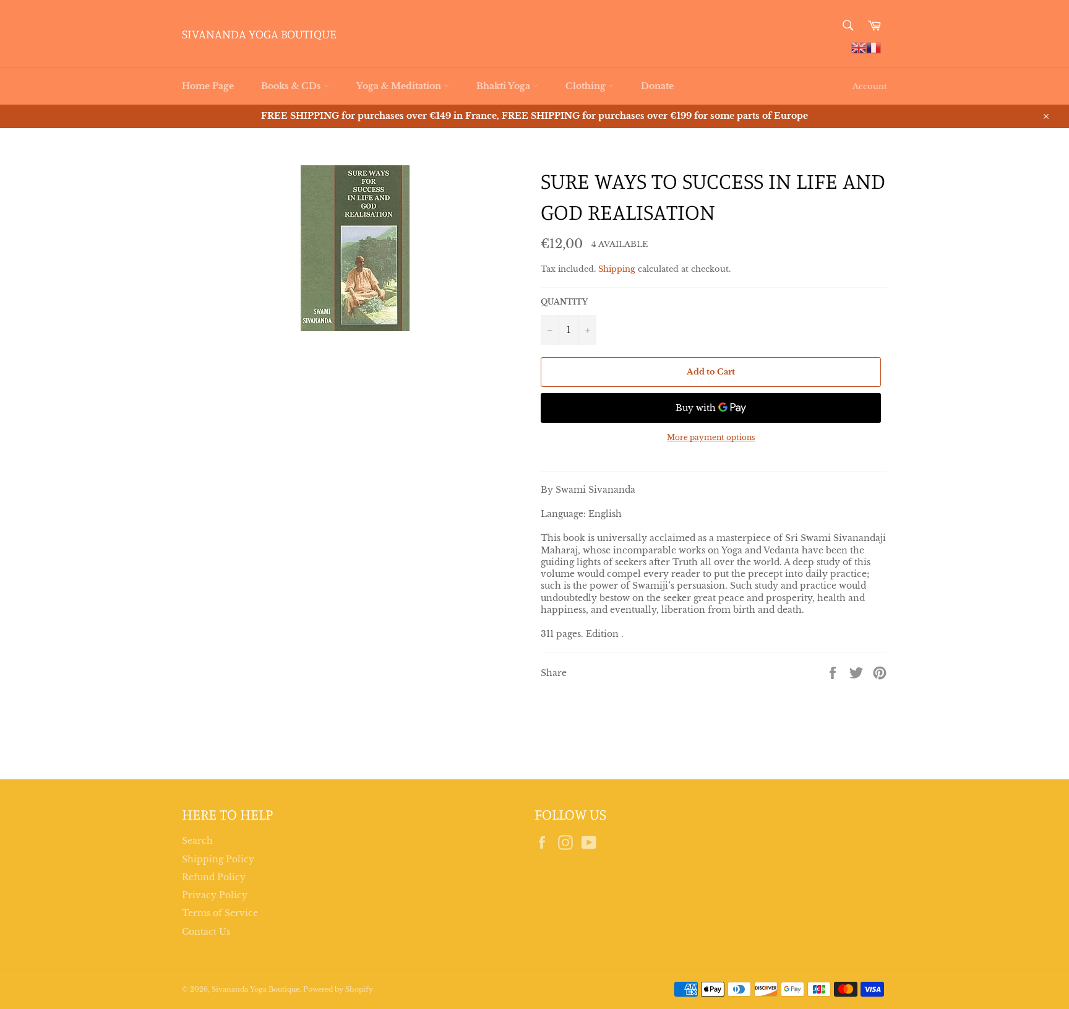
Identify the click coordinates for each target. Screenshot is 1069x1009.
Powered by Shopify (338, 989)
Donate (657, 86)
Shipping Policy (218, 859)
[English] (858, 47)
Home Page (208, 86)
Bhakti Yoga (504, 86)
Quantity (564, 301)
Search (197, 840)
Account (869, 86)
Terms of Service (220, 913)
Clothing (586, 86)
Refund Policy (214, 877)
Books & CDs (292, 86)
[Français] (873, 47)
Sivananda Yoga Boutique (259, 33)
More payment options (711, 437)
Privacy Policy (214, 895)
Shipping (616, 269)
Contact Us (206, 931)
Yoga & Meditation (400, 86)
